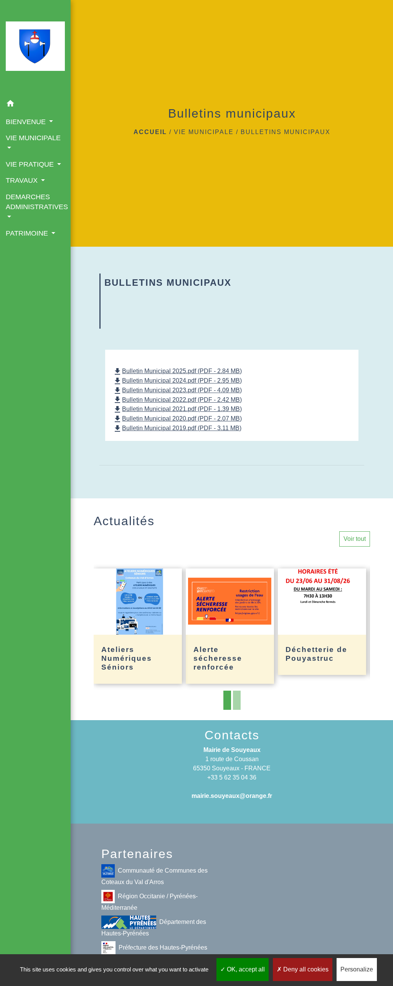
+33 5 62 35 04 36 (231, 777)
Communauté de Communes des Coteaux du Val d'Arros (154, 876)
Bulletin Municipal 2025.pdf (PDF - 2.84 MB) (177, 371)
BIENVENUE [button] (27, 122)
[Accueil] (35, 48)
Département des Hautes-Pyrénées (153, 928)
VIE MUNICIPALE (204, 132)
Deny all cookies (305, 969)
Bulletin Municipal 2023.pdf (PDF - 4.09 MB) (177, 390)
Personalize (356, 969)
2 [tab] (237, 700)
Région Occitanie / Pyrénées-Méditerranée (149, 902)
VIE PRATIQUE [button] (31, 164)
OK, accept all (245, 969)
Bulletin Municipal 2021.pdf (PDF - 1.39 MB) (177, 409)
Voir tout (354, 539)
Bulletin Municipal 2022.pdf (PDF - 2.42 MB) (177, 399)
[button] (35, 105)
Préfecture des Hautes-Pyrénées (163, 947)
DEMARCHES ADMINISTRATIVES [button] (35, 202)
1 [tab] (227, 700)
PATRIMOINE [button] (28, 233)
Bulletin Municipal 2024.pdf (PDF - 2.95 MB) (177, 380)
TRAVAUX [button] (23, 180)
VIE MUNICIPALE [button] (33, 138)
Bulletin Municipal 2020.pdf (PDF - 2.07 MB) (177, 418)
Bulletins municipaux (285, 132)
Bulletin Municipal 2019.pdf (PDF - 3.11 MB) (177, 428)
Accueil (150, 132)
